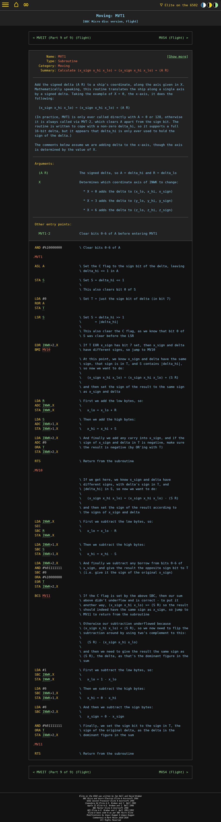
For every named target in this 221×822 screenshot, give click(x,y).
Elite (179, 5)
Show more (177, 56)
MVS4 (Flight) (171, 38)
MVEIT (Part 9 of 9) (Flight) (64, 38)
